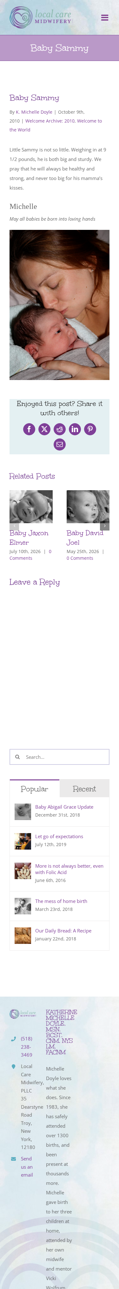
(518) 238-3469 (26, 1046)
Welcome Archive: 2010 (50, 121)
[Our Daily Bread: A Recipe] (23, 932)
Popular (34, 789)
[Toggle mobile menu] (105, 17)
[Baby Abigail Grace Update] (23, 808)
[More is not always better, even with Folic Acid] (23, 867)
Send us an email (27, 1166)
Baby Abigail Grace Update (64, 807)
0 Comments (80, 558)
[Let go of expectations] (23, 838)
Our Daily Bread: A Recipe (63, 930)
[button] (14, 526)
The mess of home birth (61, 901)
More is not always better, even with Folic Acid (69, 869)
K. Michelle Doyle (34, 112)
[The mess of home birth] (23, 902)
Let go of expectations (59, 836)
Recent (84, 789)
